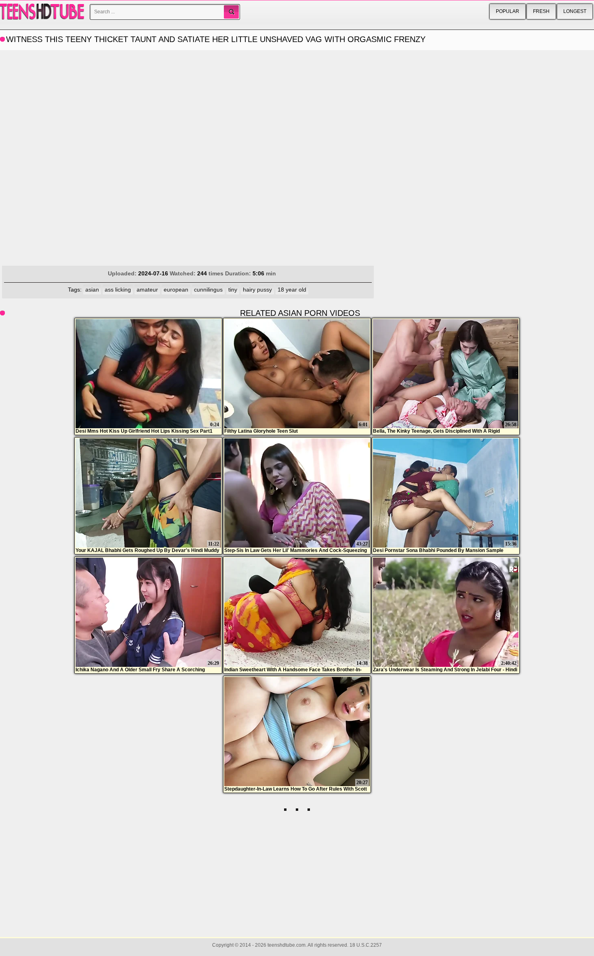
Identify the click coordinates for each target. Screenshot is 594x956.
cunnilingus (208, 289)
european (176, 289)
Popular (507, 11)
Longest (574, 11)
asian (92, 289)
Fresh (541, 11)
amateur (147, 289)
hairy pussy (257, 289)
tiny (232, 289)
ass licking (118, 289)
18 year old (292, 289)
